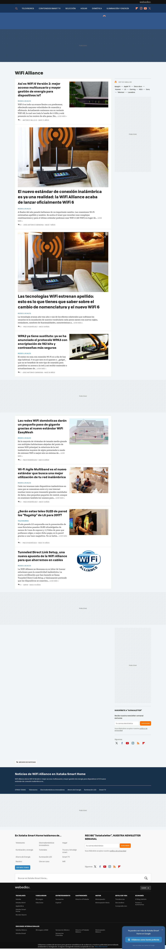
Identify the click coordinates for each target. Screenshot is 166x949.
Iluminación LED (90, 789)
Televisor (121, 92)
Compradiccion (121, 906)
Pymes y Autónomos (139, 903)
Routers (19, 861)
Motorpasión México (100, 931)
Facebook (122, 743)
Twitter (149, 8)
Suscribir (145, 723)
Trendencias (120, 899)
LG (125, 89)
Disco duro (138, 86)
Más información (101, 946)
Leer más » (62, 116)
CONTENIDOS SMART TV (50, 8)
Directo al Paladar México (82, 931)
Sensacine (60, 899)
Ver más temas (22, 867)
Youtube (145, 8)
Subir (143, 888)
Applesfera (20, 906)
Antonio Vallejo (30, 120)
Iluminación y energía (24, 850)
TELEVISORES (28, 8)
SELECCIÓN (70, 8)
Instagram (141, 8)
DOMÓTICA (97, 8)
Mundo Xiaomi (21, 915)
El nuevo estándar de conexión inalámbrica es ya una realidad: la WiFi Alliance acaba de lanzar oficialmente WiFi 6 (60, 196)
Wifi (63, 861)
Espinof (58, 902)
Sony (148, 89)
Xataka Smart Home (21, 910)
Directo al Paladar (82, 899)
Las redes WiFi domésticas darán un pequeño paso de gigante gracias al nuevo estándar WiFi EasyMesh (42, 426)
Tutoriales (43, 850)
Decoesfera (119, 902)
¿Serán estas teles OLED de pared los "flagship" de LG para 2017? (42, 513)
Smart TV (102, 789)
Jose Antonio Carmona (33, 225)
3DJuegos (39, 899)
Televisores (23, 521)
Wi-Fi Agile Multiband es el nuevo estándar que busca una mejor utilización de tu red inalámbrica (42, 473)
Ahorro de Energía (74, 789)
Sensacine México (63, 930)
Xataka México (21, 930)
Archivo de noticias (27, 762)
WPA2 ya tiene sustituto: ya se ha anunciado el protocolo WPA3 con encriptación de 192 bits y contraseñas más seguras (42, 342)
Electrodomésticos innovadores (52, 789)
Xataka (18, 899)
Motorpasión (100, 899)
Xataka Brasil (21, 933)
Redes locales (24, 101)
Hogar (64, 842)
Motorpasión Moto (102, 902)
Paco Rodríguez (30, 326)
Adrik (25, 584)
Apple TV (127, 86)
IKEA (140, 89)
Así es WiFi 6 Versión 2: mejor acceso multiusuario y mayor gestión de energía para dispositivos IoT (39, 89)
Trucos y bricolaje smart (69, 851)
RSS (138, 743)
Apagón (117, 86)
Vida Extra (39, 902)
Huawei (118, 89)
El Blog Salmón (140, 899)
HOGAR (84, 8)
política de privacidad (118, 851)
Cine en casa (44, 861)
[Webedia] (145, 1)
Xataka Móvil (20, 902)
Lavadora (131, 92)
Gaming (132, 89)
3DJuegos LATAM (42, 930)
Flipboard (136, 8)
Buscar (146, 878)
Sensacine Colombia (60, 934)
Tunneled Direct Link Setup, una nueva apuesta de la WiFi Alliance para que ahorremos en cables (42, 556)
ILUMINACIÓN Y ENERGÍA (118, 8)
